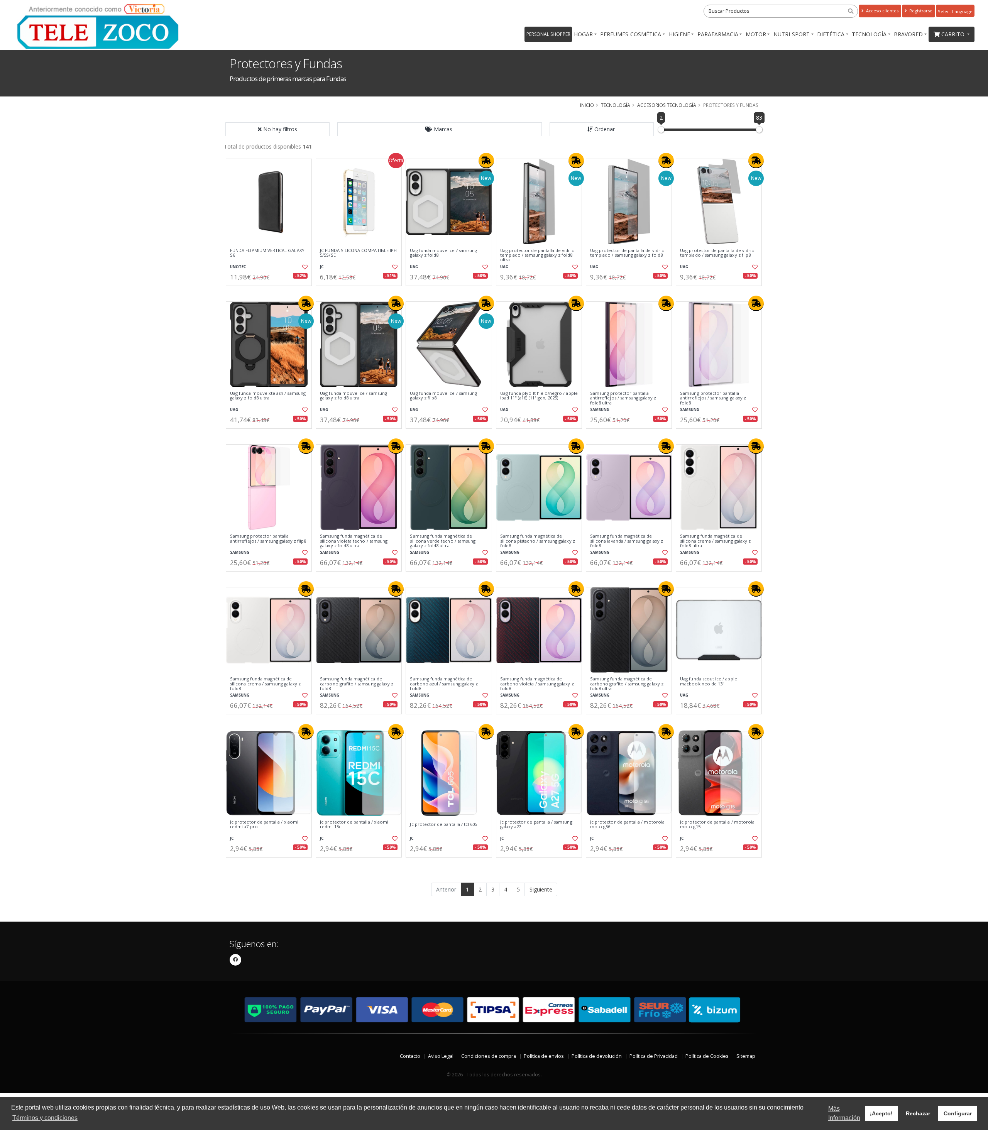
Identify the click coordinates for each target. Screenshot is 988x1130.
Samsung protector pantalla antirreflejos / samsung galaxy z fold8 (713, 398)
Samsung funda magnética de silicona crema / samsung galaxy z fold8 (265, 684)
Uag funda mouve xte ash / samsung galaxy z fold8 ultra (268, 396)
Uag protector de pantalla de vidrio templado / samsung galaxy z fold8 (627, 253)
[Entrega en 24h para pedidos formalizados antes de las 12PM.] (486, 160)
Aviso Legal (440, 1056)
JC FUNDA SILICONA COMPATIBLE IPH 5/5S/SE (358, 253)
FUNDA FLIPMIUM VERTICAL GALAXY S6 (267, 253)
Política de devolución (597, 1056)
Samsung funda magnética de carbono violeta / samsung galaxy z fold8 (537, 684)
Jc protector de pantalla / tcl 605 (443, 824)
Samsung (599, 409)
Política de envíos (544, 1056)
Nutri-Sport (791, 34)
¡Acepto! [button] (881, 1113)
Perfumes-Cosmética (630, 34)
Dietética (830, 34)
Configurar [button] (958, 1113)
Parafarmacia (717, 34)
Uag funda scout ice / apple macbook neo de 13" (708, 681)
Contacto (410, 1056)
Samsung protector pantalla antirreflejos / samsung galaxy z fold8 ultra (623, 398)
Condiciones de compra (488, 1056)
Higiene (679, 34)
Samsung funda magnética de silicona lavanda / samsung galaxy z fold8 (626, 541)
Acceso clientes (881, 11)
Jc (321, 266)
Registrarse (920, 11)
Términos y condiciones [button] (45, 1118)
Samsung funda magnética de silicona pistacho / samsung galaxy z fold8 (537, 541)
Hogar (583, 34)
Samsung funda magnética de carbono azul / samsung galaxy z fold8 (444, 684)
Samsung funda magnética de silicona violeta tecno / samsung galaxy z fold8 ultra (353, 541)
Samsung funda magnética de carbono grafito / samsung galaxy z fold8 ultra (626, 684)
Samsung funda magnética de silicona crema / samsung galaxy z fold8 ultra (715, 541)
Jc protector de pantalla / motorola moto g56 (627, 824)
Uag (414, 266)
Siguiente (541, 889)
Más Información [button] (844, 1113)
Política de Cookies (707, 1056)
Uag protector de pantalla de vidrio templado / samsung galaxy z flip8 (717, 253)
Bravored (908, 34)
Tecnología (869, 34)
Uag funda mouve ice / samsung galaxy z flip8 (443, 396)
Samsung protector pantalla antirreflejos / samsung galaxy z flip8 (268, 538)
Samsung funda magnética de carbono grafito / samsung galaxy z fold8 (356, 684)
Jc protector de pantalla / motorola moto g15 (717, 824)
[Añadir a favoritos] (304, 267)
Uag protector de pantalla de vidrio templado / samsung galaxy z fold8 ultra (537, 255)
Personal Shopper (548, 34)
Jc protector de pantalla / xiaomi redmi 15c (354, 824)
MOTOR (756, 34)
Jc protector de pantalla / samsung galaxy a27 (536, 824)
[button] (439, 129)
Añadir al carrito (271, 292)
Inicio (587, 105)
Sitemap (745, 1056)
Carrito (953, 34)
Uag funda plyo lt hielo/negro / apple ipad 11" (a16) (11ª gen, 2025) (539, 396)
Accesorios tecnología (666, 105)
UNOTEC (238, 266)
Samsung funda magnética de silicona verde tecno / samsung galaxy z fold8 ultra (442, 541)
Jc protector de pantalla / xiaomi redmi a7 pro (264, 824)
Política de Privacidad (653, 1056)
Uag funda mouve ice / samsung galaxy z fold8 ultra (353, 396)
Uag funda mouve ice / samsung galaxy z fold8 (443, 253)
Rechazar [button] (918, 1113)
